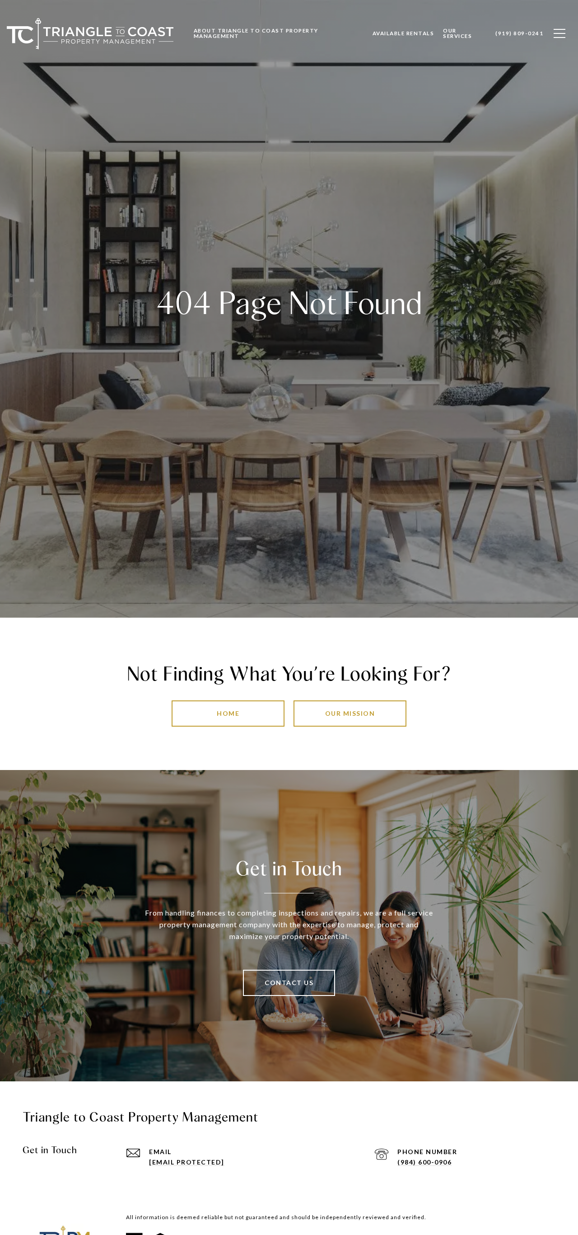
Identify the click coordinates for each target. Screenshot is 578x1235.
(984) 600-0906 (424, 1162)
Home (228, 713)
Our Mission (350, 713)
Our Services (457, 33)
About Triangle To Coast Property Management (256, 33)
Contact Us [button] (289, 982)
